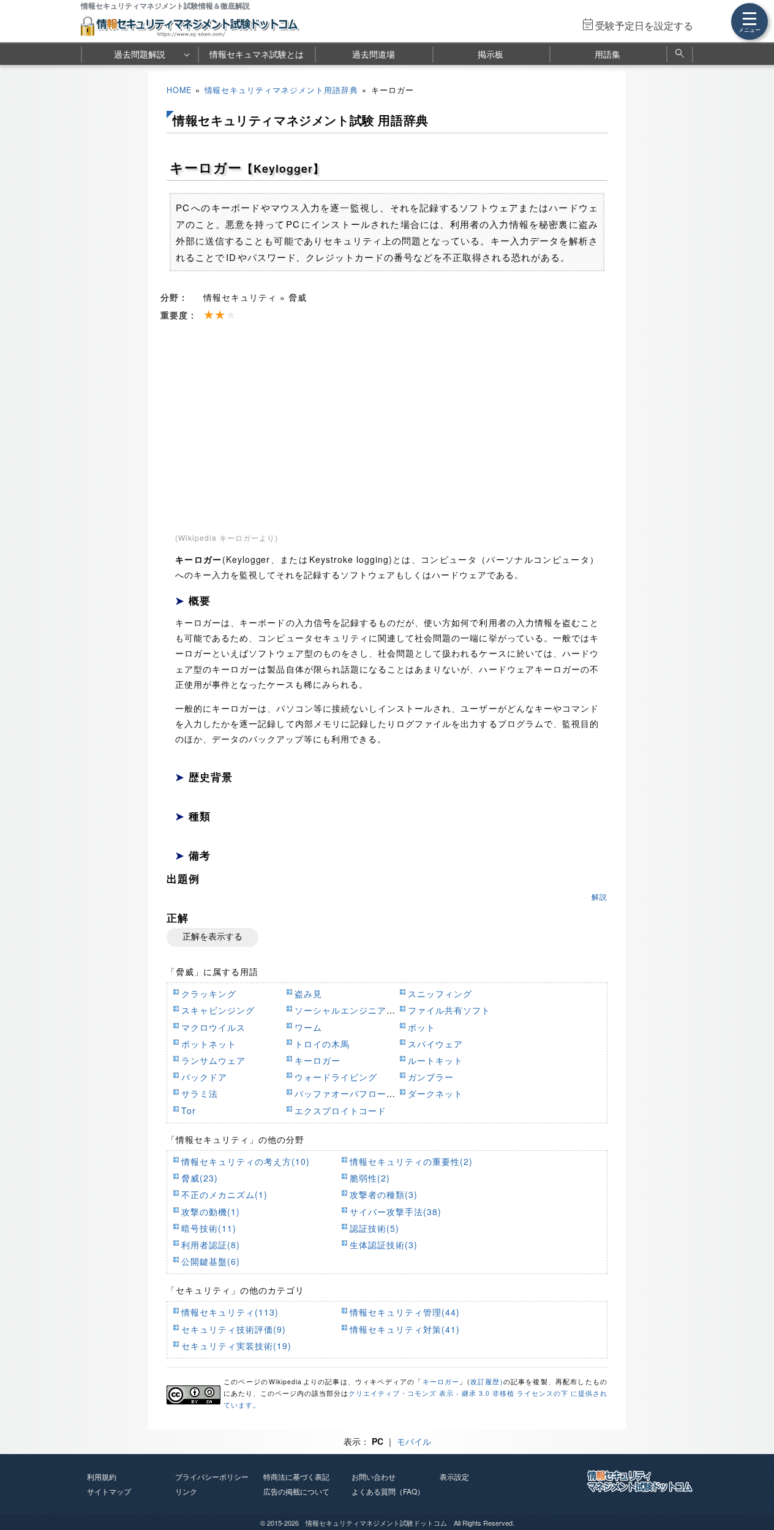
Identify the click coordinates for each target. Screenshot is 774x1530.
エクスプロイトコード (340, 1110)
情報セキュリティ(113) (230, 1312)
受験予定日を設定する (644, 25)
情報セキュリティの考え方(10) (245, 1161)
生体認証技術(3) (384, 1244)
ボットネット (208, 1044)
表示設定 (454, 1476)
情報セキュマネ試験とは (256, 54)
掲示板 (490, 54)
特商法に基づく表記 (296, 1476)
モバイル (414, 1441)
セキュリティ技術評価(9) (233, 1329)
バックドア (204, 1077)
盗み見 (308, 993)
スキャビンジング (218, 1010)
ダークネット (435, 1093)
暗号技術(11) (208, 1228)
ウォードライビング (336, 1077)
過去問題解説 (139, 54)
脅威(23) (199, 1178)
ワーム (308, 1027)
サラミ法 (199, 1093)
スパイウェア (435, 1044)
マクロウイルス (213, 1027)
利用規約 (101, 1476)
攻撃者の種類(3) (384, 1194)
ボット (421, 1027)
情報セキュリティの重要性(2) (411, 1161)
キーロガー (317, 1060)
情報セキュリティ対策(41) (405, 1329)
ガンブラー (431, 1077)
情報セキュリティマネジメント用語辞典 (282, 90)
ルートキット (435, 1060)
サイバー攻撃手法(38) (395, 1211)
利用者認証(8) (210, 1244)
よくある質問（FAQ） (387, 1491)
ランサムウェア (213, 1060)
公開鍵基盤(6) (210, 1261)
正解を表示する (212, 936)
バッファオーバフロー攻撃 (350, 1093)
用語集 (607, 54)
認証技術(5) (374, 1228)
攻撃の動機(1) (210, 1211)
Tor (188, 1110)
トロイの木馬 (322, 1044)
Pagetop (750, 1484)
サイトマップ (109, 1491)
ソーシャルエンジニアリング (354, 1010)
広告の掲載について (296, 1491)
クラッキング (208, 993)
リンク (186, 1491)
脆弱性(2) (370, 1178)
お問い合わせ (373, 1476)
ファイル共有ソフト (449, 1010)
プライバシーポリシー (212, 1476)
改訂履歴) (486, 1381)
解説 (599, 896)
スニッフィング (440, 993)
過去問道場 (373, 54)
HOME (179, 90)
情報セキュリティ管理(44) (405, 1312)
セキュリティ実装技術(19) (236, 1346)
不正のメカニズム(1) (224, 1194)
